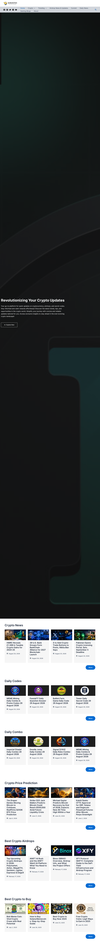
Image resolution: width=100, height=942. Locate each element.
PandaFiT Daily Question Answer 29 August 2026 (38, 700)
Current (74, 8)
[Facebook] (4, 10)
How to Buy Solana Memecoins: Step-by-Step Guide (38, 920)
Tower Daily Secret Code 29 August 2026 (83, 700)
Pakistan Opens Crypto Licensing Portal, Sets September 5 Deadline (84, 647)
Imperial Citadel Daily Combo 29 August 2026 (14, 751)
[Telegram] (13, 10)
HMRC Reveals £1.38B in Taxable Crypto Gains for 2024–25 (15, 646)
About (36, 11)
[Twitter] (10, 10)
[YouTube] (16, 10)
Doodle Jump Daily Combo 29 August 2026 (37, 751)
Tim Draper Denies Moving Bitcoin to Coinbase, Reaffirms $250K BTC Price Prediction (15, 807)
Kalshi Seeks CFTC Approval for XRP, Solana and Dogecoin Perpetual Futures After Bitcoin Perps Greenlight (84, 807)
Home (22, 8)
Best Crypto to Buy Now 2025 (60, 917)
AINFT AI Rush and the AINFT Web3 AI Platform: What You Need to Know (38, 863)
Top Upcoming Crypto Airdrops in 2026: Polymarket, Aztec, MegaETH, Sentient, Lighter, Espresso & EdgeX (15, 865)
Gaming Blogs (25, 11)
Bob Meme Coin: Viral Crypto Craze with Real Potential (14, 920)
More (90, 667)
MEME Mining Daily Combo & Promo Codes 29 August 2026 (14, 702)
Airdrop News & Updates (59, 8)
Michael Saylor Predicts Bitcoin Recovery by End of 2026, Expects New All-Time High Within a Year (61, 806)
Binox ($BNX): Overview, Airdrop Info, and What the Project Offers (61, 862)
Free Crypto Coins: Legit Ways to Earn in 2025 (84, 918)
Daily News (84, 8)
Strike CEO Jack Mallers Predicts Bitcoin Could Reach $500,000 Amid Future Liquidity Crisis (37, 806)
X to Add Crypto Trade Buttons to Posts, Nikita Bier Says (61, 646)
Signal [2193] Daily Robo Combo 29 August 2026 (61, 751)
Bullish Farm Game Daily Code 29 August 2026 (61, 700)
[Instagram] (7, 10)
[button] (34, 8)
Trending (41, 8)
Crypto (30, 8)
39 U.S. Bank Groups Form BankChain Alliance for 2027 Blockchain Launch (38, 649)
